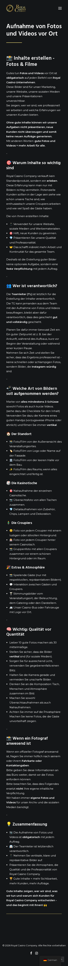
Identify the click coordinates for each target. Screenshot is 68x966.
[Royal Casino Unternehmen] (16, 8)
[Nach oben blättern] (61, 959)
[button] (60, 8)
